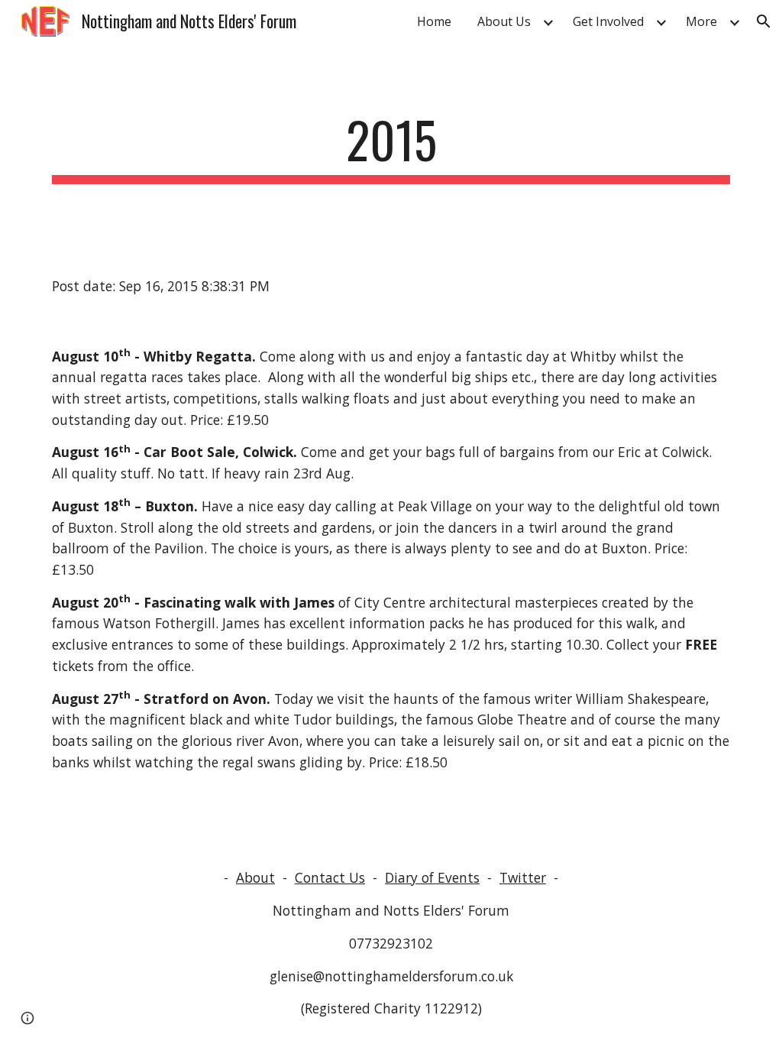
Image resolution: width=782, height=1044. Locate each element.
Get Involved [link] (608, 21)
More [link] (701, 21)
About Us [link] (504, 21)
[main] (391, 147)
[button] (763, 21)
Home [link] (434, 21)
